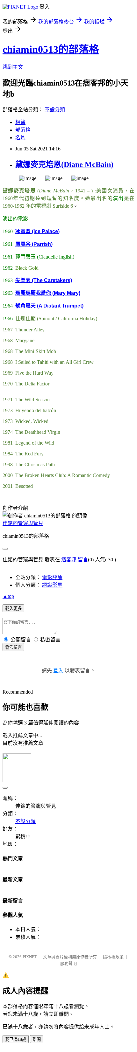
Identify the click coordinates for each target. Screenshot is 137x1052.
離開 (36, 1039)
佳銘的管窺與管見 (23, 523)
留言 (83, 559)
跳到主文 (13, 67)
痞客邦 (68, 559)
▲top (8, 596)
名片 (20, 137)
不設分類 (55, 109)
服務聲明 (68, 963)
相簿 (20, 122)
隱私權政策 (113, 956)
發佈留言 (13, 647)
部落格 (23, 130)
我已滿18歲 (15, 1039)
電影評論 (52, 577)
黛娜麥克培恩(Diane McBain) (64, 164)
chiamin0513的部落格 (51, 49)
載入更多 (13, 608)
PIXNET (30, 956)
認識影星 (52, 585)
